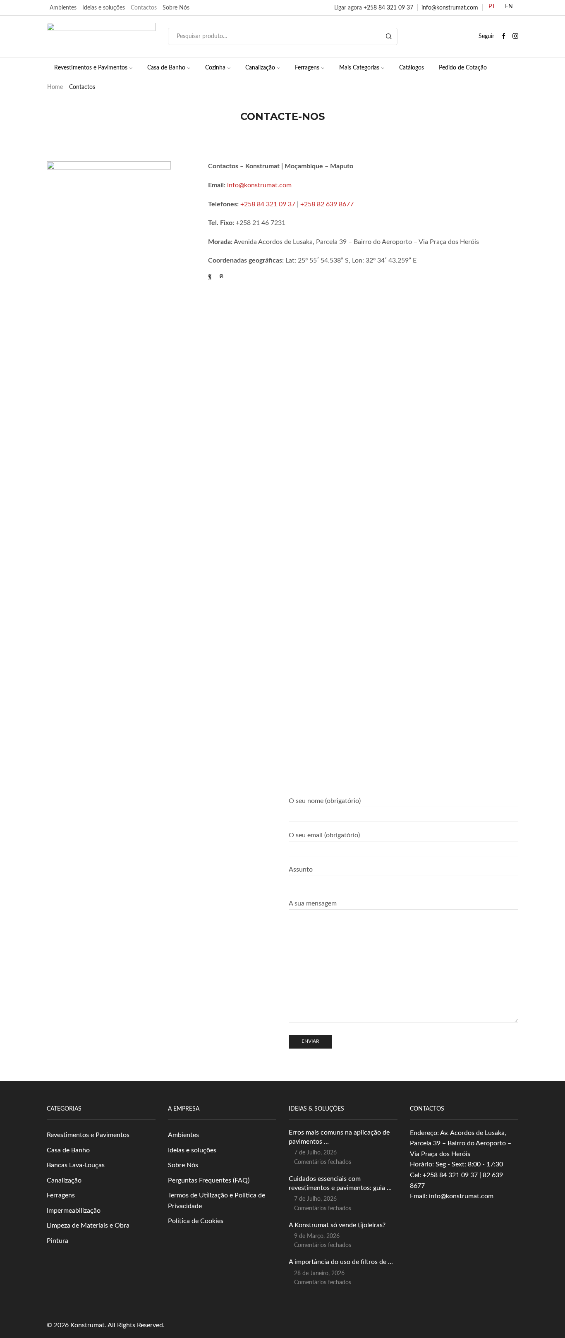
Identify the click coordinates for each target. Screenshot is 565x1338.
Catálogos (411, 68)
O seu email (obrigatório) (324, 835)
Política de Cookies (195, 1221)
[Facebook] (504, 36)
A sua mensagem (313, 903)
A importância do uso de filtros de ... (341, 1262)
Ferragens (307, 68)
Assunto (301, 869)
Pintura (57, 1241)
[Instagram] (515, 36)
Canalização (260, 68)
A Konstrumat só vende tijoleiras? (337, 1225)
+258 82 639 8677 (327, 204)
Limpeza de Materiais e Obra (88, 1225)
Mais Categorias (359, 68)
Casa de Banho (166, 68)
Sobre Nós (176, 8)
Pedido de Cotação (463, 68)
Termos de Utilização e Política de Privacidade (216, 1200)
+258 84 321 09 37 (388, 8)
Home (55, 87)
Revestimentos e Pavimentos (90, 68)
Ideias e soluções (103, 8)
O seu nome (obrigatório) (325, 801)
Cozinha (215, 68)
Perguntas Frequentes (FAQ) (208, 1180)
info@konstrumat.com (449, 8)
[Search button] (389, 36)
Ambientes (63, 8)
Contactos (144, 8)
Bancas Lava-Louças (76, 1165)
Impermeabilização (74, 1210)
